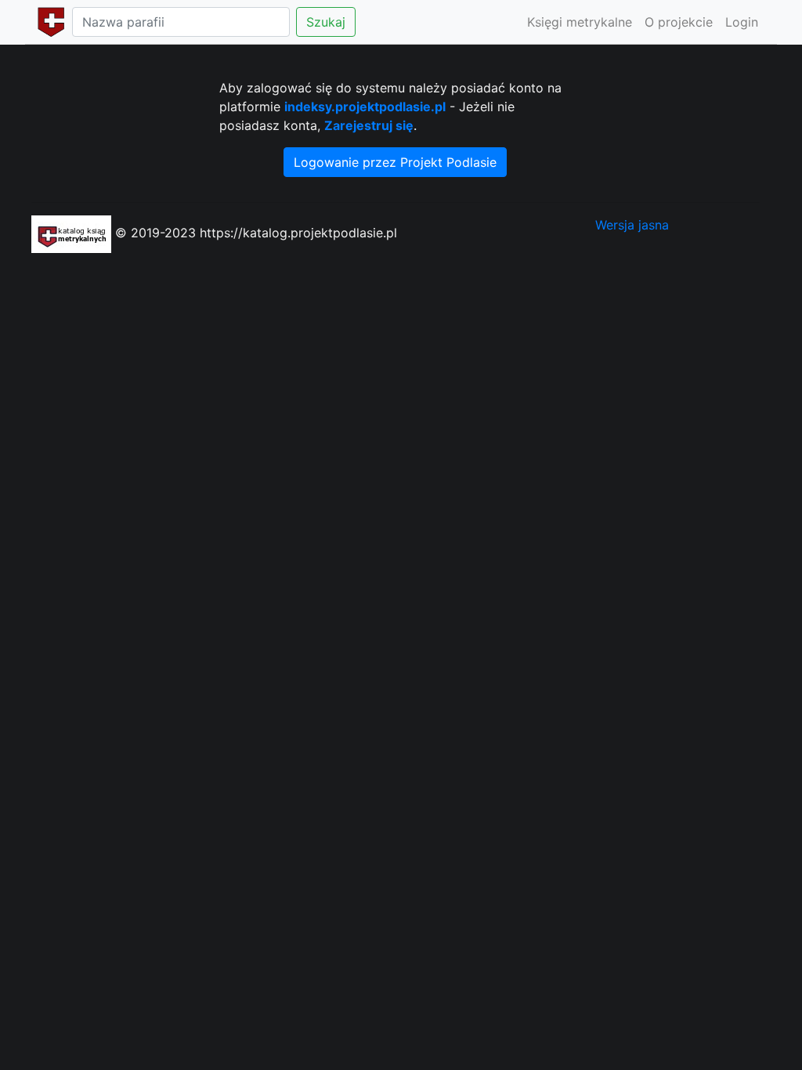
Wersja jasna (632, 225)
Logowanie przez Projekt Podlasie (395, 162)
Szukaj (325, 22)
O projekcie (679, 22)
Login (741, 22)
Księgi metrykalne (579, 22)
